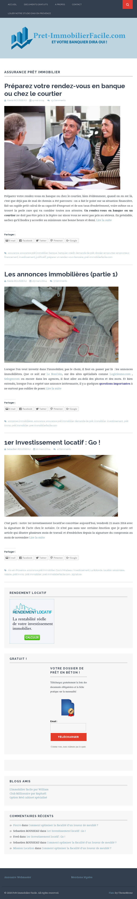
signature (77, 574)
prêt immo (18, 574)
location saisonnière (113, 570)
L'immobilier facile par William (29, 789)
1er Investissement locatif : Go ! (52, 442)
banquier (63, 253)
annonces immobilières (20, 421)
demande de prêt (85, 253)
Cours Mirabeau (64, 570)
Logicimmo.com (120, 374)
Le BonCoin (54, 374)
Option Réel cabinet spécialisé (28, 797)
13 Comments (58, 100)
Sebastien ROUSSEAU (19, 449)
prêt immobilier (20, 425)
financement (11, 257)
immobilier (100, 421)
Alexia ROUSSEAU (17, 100)
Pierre (17, 825)
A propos (60, 4)
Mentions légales (81, 877)
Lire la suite (104, 220)
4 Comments (64, 449)
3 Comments (60, 281)
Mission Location (23, 848)
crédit (72, 253)
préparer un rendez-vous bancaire (65, 257)
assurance (13, 253)
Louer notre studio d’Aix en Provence (29, 13)
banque (53, 253)
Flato (111, 892)
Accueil (12, 4)
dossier (99, 253)
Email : (53, 721)
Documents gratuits (36, 4)
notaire (8, 574)
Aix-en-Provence (17, 570)
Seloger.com (12, 378)
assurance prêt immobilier (34, 253)
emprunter (109, 253)
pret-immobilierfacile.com (98, 257)
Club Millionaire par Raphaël (28, 793)
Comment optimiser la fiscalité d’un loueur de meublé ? (63, 825)
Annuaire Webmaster (17, 877)
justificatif (41, 257)
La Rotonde (96, 570)
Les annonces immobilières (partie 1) (61, 274)
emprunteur (122, 253)
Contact (77, 4)
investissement (27, 257)
